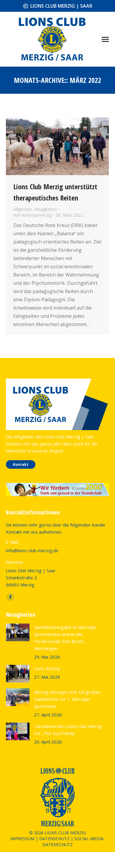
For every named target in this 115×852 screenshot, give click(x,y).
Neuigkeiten (45, 209)
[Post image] (17, 632)
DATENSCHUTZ (54, 838)
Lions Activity (47, 668)
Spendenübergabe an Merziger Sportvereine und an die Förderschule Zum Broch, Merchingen (65, 637)
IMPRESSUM (22, 838)
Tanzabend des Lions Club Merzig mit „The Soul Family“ (68, 729)
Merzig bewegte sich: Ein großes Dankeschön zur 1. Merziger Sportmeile (67, 699)
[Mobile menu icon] (105, 39)
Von (32, 215)
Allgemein (22, 209)
